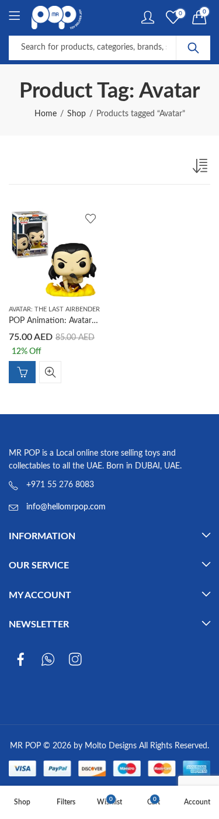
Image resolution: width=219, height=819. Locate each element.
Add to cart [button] (22, 372)
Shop (76, 114)
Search (193, 48)
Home (45, 114)
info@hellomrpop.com (66, 507)
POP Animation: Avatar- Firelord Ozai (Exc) (85, 321)
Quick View (50, 372)
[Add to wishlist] (90, 218)
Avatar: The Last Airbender (54, 309)
